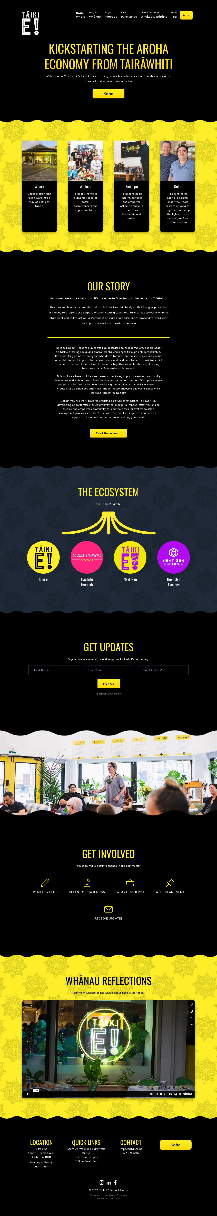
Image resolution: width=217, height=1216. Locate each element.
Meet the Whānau (108, 433)
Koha (108, 93)
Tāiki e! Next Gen (86, 1161)
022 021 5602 (130, 1153)
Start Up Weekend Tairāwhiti (86, 1148)
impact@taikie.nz (131, 1148)
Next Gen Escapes (86, 1157)
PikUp (86, 1153)
